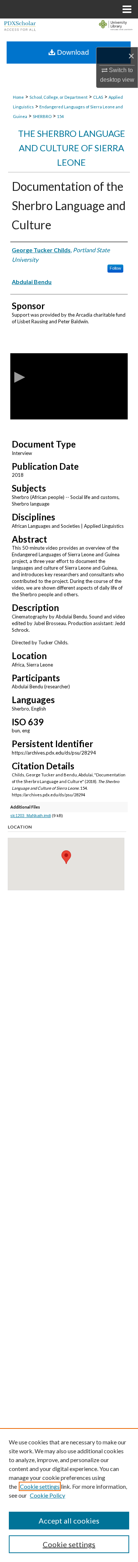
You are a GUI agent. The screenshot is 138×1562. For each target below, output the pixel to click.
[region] (69, 1495)
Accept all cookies (69, 1520)
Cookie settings (40, 1486)
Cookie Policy (47, 1495)
